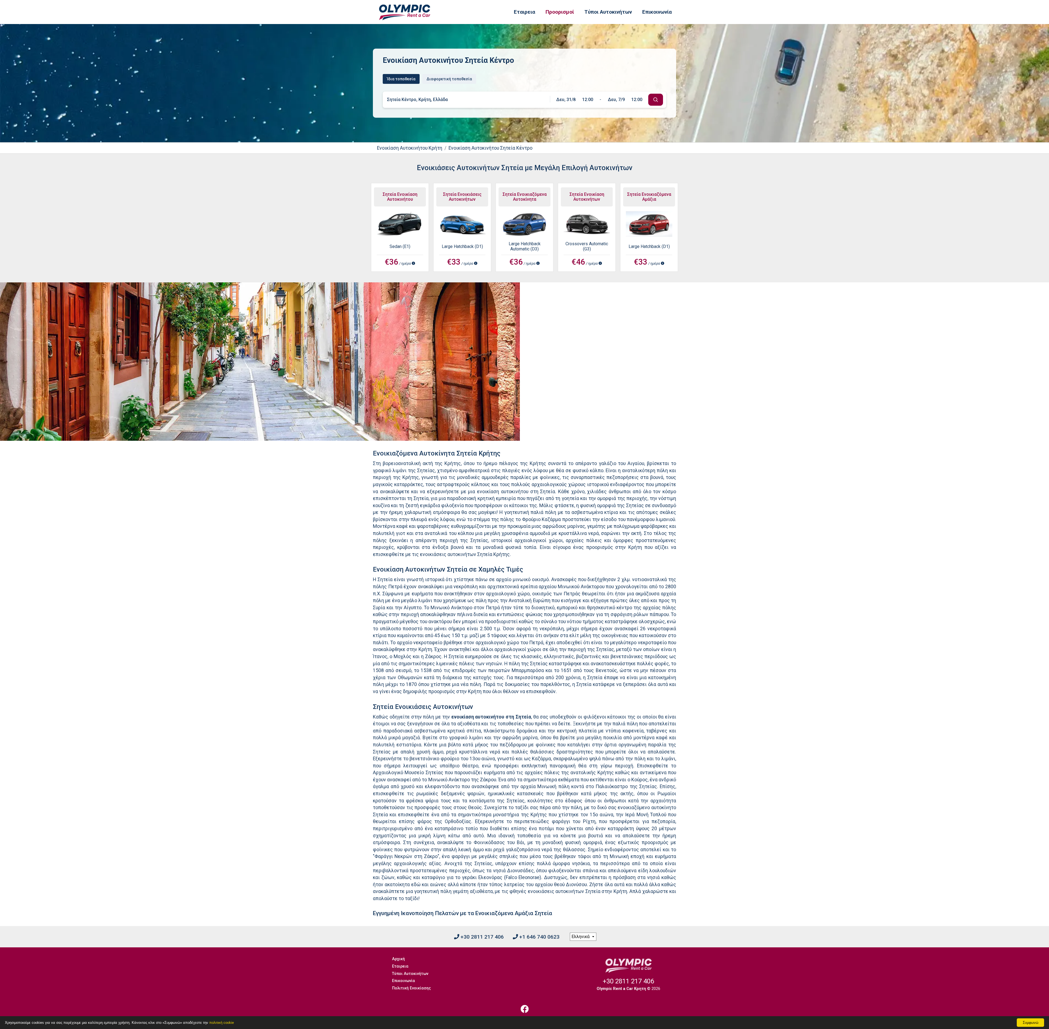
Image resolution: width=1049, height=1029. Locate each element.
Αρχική (398, 959)
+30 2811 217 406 (481, 937)
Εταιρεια (524, 12)
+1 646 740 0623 (538, 937)
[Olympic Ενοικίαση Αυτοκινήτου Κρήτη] (404, 12)
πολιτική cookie (221, 1023)
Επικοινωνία (657, 12)
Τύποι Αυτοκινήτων (608, 12)
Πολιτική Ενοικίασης (411, 988)
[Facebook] (524, 1009)
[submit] (655, 100)
